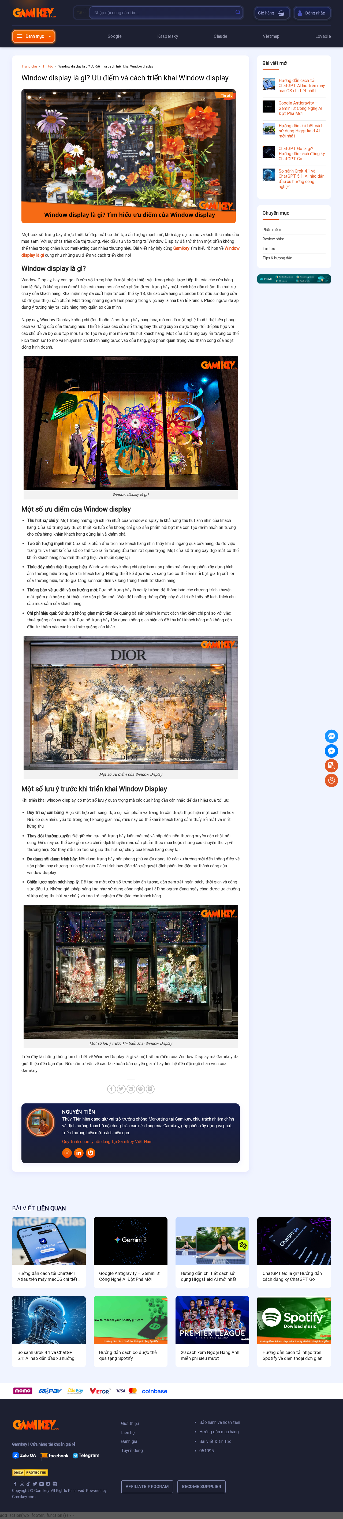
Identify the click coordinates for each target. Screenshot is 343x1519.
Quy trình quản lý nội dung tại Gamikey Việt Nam (107, 1141)
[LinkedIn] (79, 1153)
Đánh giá (129, 1441)
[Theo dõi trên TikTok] (28, 1484)
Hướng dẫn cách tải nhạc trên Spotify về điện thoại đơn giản (292, 1355)
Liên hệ (128, 1432)
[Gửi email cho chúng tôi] (41, 1484)
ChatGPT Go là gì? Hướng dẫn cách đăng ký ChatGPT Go (302, 153)
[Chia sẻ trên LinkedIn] (150, 1089)
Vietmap (271, 36)
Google (115, 36)
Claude (220, 36)
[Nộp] (238, 12)
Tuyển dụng (132, 1450)
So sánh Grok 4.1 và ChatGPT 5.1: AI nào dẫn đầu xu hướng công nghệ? (302, 179)
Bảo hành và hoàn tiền (219, 1422)
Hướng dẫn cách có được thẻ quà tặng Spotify (128, 1355)
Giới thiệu (130, 1423)
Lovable (323, 36)
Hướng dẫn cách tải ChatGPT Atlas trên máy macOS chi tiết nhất (302, 85)
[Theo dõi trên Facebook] (15, 1484)
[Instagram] (67, 1153)
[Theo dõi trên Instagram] (22, 1484)
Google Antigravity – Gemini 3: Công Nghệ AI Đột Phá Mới (300, 108)
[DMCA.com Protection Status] (30, 1472)
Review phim (273, 239)
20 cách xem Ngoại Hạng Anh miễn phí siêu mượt (210, 1355)
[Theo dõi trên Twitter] (35, 1484)
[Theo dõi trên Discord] (55, 1484)
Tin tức (47, 66)
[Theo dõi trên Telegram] (48, 1484)
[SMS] (331, 750)
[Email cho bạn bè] (130, 1089)
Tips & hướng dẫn (277, 258)
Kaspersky (167, 36)
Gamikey (181, 248)
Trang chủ (29, 66)
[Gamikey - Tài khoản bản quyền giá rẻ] (39, 12)
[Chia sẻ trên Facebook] (111, 1089)
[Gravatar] (90, 1153)
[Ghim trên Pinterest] (140, 1089)
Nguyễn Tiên (78, 1112)
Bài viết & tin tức (215, 1441)
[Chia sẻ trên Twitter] (121, 1089)
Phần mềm (272, 229)
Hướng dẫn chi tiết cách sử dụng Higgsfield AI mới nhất (301, 131)
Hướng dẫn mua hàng (219, 1431)
